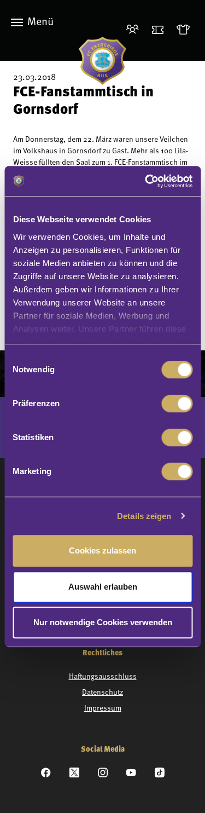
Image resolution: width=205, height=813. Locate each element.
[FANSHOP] (185, 30)
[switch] (176, 403)
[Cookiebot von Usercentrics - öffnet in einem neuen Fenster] (145, 181)
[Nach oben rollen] (182, 790)
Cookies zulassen (102, 550)
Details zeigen (144, 516)
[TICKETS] (160, 30)
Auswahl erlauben (102, 586)
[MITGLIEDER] (134, 30)
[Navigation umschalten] (17, 22)
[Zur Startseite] (102, 61)
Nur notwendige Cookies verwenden (102, 622)
